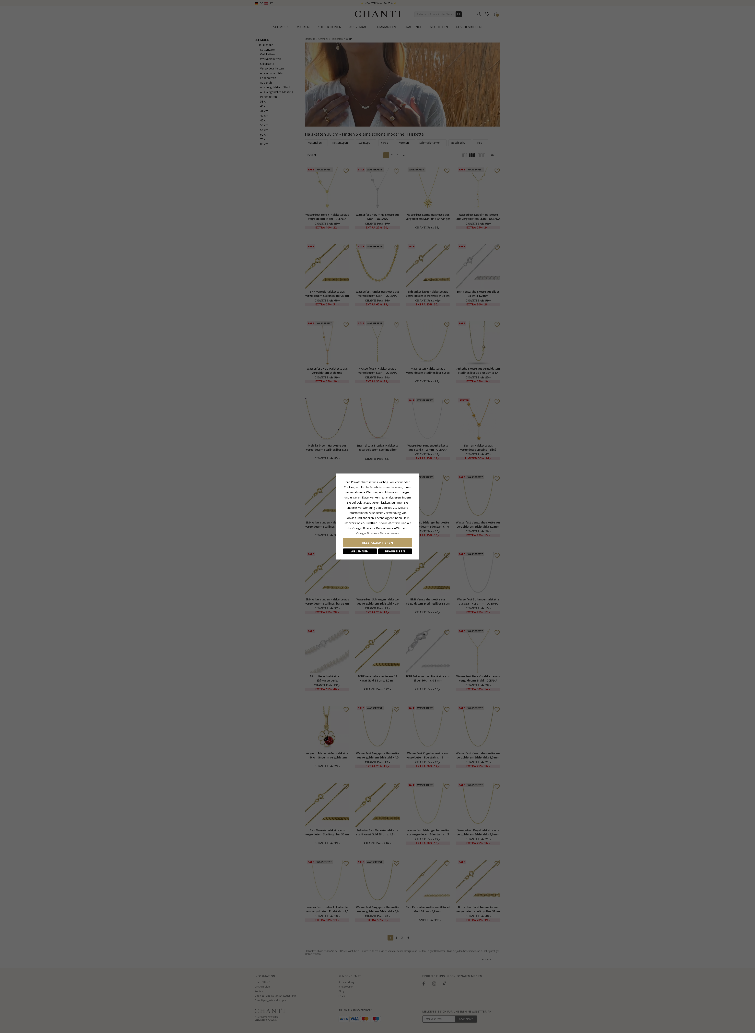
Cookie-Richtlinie (390, 523)
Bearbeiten (395, 551)
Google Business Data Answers (377, 533)
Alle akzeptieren (377, 543)
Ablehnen (360, 551)
